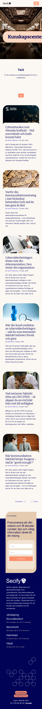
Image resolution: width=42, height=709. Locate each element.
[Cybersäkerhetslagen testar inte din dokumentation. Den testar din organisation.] (21, 246)
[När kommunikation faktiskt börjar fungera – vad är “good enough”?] (21, 444)
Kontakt (29, 703)
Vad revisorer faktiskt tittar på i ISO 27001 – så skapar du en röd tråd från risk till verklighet (20, 398)
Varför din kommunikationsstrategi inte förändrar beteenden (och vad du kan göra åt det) (20, 198)
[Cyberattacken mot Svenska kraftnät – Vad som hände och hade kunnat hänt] (21, 115)
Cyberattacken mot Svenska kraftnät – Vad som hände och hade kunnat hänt (19, 132)
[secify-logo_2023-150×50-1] (7, 3)
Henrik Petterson (12, 140)
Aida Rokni (10, 341)
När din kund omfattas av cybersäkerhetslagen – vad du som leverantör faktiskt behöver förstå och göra (20, 332)
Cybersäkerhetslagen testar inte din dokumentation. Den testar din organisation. (20, 262)
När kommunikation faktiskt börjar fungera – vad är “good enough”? (20, 459)
